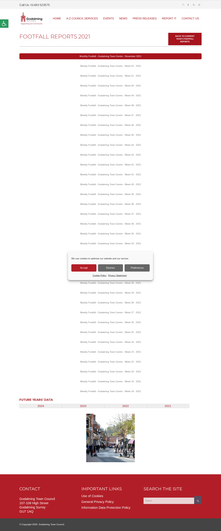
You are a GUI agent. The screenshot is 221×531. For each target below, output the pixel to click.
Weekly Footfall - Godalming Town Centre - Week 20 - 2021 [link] (110, 371)
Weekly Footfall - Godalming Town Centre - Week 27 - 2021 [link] (110, 312)
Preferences (137, 267)
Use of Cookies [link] (92, 496)
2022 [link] (125, 406)
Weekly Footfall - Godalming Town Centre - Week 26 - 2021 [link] (110, 322)
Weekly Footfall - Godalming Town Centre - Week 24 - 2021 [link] (110, 342)
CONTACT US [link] (190, 18)
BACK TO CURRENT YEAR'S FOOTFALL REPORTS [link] (184, 39)
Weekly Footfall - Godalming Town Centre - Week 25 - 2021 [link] (110, 332)
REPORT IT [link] (169, 18)
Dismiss (110, 267)
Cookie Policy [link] (99, 275)
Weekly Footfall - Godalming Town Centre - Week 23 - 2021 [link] (110, 352)
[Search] (198, 500)
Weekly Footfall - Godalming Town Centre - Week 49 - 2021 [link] (110, 95)
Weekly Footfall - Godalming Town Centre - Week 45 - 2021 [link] (110, 135)
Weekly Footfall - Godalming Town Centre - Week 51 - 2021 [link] (110, 75)
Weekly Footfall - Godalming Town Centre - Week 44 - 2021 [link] (110, 145)
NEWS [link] (123, 18)
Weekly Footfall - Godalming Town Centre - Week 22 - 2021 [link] (110, 361)
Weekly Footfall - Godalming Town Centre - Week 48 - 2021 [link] (110, 105)
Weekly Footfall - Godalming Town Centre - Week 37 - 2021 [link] (110, 214)
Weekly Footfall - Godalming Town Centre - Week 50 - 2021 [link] (110, 85)
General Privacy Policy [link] (97, 502)
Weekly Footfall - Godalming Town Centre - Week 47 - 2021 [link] (110, 115)
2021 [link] (168, 406)
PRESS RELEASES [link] (145, 18)
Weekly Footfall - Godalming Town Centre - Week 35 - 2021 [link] (110, 233)
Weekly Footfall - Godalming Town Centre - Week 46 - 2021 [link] (110, 125)
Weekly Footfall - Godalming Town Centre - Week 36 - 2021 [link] (110, 223)
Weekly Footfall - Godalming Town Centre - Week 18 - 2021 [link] (110, 391)
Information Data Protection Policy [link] (105, 507)
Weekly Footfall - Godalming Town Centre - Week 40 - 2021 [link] (110, 184)
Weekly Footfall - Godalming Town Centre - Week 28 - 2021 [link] (110, 302)
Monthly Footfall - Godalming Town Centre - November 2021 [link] (110, 56)
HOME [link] (57, 18)
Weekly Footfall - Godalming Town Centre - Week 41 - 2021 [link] (110, 174)
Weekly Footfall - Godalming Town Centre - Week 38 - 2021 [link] (110, 204)
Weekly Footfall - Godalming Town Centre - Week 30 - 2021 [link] (110, 283)
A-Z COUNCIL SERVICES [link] (82, 18)
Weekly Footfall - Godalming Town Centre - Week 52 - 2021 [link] (110, 66)
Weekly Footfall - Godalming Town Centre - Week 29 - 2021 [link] (110, 292)
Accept (84, 267)
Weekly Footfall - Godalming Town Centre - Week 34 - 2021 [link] (110, 243)
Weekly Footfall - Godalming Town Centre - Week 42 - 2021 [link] (110, 164)
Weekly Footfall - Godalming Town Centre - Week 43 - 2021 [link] (110, 154)
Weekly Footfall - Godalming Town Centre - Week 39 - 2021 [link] (110, 194)
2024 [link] (41, 406)
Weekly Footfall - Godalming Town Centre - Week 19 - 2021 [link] (110, 381)
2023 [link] (83, 406)
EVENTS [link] (108, 18)
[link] (4, 23)
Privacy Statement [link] (117, 275)
